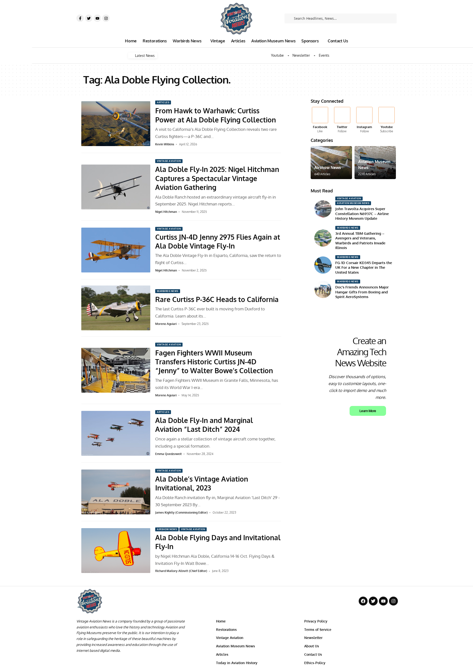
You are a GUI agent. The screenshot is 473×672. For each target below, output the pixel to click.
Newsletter (301, 55)
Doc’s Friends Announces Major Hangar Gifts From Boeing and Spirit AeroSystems (362, 292)
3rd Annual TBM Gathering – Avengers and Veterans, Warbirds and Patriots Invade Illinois (360, 240)
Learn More (367, 411)
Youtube (277, 55)
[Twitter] (88, 18)
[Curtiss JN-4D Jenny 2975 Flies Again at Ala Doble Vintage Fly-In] (115, 250)
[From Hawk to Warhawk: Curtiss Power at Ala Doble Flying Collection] (115, 123)
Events (324, 55)
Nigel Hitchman (166, 212)
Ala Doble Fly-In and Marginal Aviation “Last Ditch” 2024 (204, 425)
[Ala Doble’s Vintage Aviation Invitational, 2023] (115, 492)
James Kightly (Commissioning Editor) (181, 512)
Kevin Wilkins (164, 144)
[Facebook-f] (80, 18)
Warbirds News (167, 291)
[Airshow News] (331, 162)
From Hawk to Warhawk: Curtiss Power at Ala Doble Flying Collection (215, 115)
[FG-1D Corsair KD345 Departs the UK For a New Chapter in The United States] (323, 265)
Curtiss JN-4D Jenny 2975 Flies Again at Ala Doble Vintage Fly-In (217, 241)
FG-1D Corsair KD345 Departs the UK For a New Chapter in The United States (363, 267)
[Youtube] (97, 18)
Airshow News (167, 529)
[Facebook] (320, 120)
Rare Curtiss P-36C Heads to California (217, 299)
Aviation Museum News (353, 203)
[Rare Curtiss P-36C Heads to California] (115, 308)
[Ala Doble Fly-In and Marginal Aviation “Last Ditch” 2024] (115, 433)
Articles (163, 102)
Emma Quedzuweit (168, 454)
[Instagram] (106, 18)
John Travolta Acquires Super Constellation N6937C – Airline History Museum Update (362, 213)
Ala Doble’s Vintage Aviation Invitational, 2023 (201, 483)
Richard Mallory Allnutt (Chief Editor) (181, 571)
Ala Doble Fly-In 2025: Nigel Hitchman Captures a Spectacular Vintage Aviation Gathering (217, 178)
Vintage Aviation (169, 161)
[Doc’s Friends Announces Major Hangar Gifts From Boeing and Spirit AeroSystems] (323, 289)
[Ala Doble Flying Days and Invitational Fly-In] (115, 550)
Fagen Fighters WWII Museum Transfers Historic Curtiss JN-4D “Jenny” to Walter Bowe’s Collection (214, 361)
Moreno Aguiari (166, 324)
